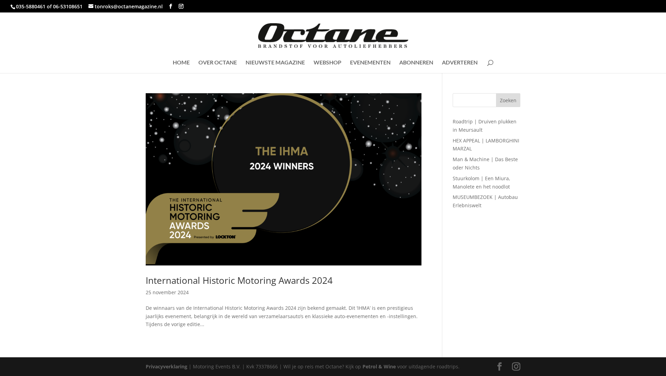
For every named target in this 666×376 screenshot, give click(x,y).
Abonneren (416, 62)
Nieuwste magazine (275, 62)
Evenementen (370, 62)
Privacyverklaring (166, 366)
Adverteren (460, 62)
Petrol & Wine (379, 366)
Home (181, 62)
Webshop (327, 62)
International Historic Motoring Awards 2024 (239, 280)
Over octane (217, 62)
